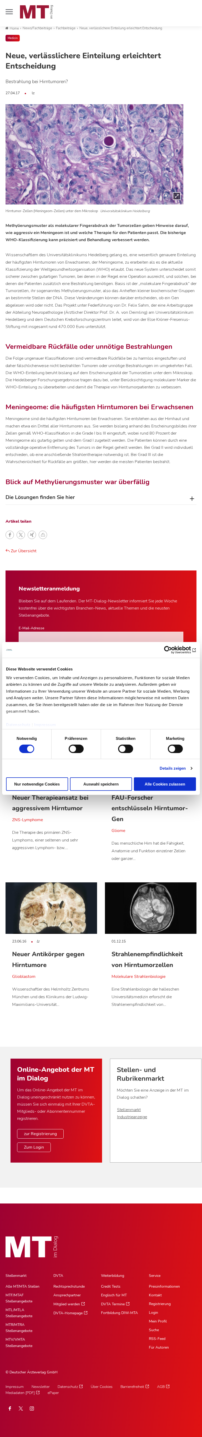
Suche (154, 1330)
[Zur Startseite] (36, 11)
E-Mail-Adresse (31, 628)
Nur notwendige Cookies (37, 784)
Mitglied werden (66, 1304)
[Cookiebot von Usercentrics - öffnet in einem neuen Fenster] (173, 650)
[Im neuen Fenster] (21, 1408)
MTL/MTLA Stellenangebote (19, 1313)
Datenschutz (18, 724)
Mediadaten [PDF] (20, 1392)
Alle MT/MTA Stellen (22, 1286)
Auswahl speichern (101, 784)
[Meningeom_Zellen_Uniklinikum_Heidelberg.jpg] (94, 154)
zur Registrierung (40, 1134)
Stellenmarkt (129, 1110)
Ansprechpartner (67, 1295)
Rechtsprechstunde (69, 1286)
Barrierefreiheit (132, 1386)
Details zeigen (173, 768)
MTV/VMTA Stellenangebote (19, 1342)
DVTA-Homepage (68, 1313)
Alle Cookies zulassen (165, 784)
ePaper (53, 1392)
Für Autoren (159, 1347)
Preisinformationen (164, 1286)
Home (14, 28)
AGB (161, 1386)
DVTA (58, 1275)
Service (154, 1275)
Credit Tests (110, 1286)
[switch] (71, 747)
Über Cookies (102, 1386)
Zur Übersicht (23, 551)
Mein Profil (158, 1321)
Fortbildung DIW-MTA (119, 1312)
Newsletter (41, 1386)
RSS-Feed (157, 1338)
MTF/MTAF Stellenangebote (19, 1298)
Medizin (13, 38)
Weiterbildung (112, 1275)
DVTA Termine (113, 1304)
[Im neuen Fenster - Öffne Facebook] (10, 1408)
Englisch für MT (114, 1295)
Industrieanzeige (132, 1117)
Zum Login (34, 1147)
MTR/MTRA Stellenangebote (19, 1327)
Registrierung (160, 1303)
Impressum (45, 724)
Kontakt (155, 1295)
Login (153, 1312)
